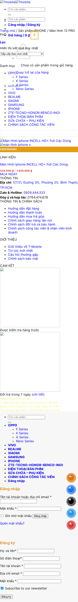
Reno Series (25, 89)
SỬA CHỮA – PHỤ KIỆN (26, 121)
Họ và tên (8, 551)
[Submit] (9, 14)
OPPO (12, 73)
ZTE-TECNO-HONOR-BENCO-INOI (34, 113)
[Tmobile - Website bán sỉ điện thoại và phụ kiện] (15, 2)
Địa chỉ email (11, 573)
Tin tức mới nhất (20, 251)
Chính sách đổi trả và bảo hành (31, 224)
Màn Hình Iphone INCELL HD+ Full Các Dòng (34, 164)
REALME (14, 97)
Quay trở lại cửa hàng (32, 72)
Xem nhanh (8, 149)
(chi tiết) (38, 394)
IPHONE (14, 109)
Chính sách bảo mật (23, 258)
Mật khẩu (8, 508)
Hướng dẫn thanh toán (25, 212)
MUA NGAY (8, 174)
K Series (22, 81)
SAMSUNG (16, 105)
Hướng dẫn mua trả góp (26, 216)
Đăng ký (6, 596)
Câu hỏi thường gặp (23, 254)
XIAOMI (13, 101)
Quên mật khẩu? (12, 523)
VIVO (11, 93)
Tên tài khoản (11, 566)
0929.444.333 (34, 193)
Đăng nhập (40, 516)
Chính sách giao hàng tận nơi (30, 220)
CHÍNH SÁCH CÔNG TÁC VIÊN (31, 125)
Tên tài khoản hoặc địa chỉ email (26, 497)
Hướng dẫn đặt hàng (23, 208)
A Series (22, 85)
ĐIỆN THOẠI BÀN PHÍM (25, 117)
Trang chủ (7, 31)
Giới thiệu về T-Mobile (25, 247)
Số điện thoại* (11, 558)
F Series (22, 77)
